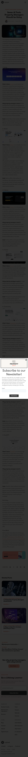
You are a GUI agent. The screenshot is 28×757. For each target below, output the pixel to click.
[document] (14, 378)
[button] (26, 359)
